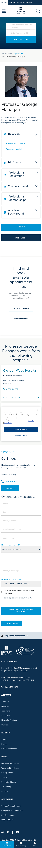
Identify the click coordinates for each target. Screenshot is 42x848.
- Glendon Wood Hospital (15, 144)
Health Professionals (24, 3)
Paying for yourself (21, 308)
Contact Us (21, 227)
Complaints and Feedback (12, 810)
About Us (5, 702)
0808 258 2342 (11, 481)
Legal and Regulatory (10, 763)
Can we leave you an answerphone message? (19, 591)
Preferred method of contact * (12, 579)
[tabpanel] (21, 402)
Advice (4, 739)
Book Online (21, 238)
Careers (12, 3)
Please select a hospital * (10, 545)
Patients (4, 3)
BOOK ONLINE (10, 488)
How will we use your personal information (21, 611)
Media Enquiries (7, 820)
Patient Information (9, 749)
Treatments (5, 711)
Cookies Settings (21, 435)
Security (4, 791)
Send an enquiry (8, 815)
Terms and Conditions (10, 768)
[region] (21, 424)
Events (4, 744)
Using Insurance (21, 318)
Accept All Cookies (21, 429)
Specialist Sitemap (8, 782)
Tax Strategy (6, 786)
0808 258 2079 (11, 687)
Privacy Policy (7, 773)
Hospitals (5, 706)
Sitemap (4, 777)
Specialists (18, 54)
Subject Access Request (11, 806)
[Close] (37, 410)
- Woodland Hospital (13, 149)
